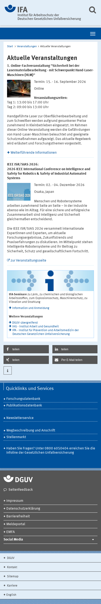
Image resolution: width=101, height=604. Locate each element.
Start (10, 46)
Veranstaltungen (27, 46)
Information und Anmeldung (30, 308)
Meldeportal (15, 524)
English (11, 594)
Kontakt (11, 567)
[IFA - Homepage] (43, 13)
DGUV (10, 558)
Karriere (11, 585)
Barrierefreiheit (18, 516)
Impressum (14, 501)
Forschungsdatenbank (23, 399)
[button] (26, 349)
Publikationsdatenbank (24, 405)
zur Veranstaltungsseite (28, 260)
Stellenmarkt (16, 437)
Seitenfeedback (20, 490)
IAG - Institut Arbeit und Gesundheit (35, 326)
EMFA (10, 532)
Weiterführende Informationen (34, 153)
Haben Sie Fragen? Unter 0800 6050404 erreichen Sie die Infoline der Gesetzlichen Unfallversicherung (50, 451)
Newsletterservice (20, 418)
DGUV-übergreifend (25, 322)
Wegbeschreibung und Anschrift (30, 430)
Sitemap (12, 576)
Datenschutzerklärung (23, 509)
